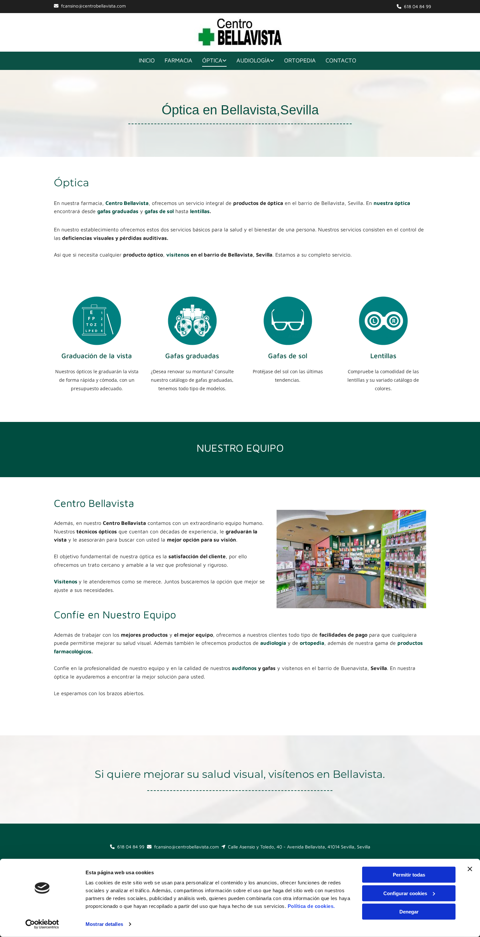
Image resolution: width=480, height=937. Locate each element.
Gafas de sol (287, 356)
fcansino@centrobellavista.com (93, 5)
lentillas (200, 211)
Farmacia (178, 60)
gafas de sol (159, 211)
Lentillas (383, 356)
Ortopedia (300, 60)
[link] (209, 61)
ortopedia (312, 643)
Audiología (253, 60)
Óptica (212, 60)
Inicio (147, 60)
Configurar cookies (405, 893)
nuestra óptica (392, 203)
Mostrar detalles (104, 924)
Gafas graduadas (192, 356)
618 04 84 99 (417, 6)
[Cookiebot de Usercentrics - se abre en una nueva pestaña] (42, 924)
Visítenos (66, 581)
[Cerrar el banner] (470, 869)
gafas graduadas (117, 211)
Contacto (341, 60)
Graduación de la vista (96, 356)
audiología (273, 643)
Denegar (409, 911)
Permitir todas (409, 875)
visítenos (177, 255)
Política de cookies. (311, 906)
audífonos (244, 668)
